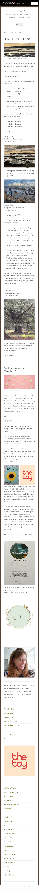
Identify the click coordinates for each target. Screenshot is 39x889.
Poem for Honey (9, 709)
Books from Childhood (11, 805)
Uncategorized (9, 871)
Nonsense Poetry (10, 829)
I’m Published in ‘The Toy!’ (14, 370)
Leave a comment (20, 58)
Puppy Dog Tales (9, 858)
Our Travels (8, 838)
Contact (6, 739)
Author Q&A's (8, 796)
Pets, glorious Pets (10, 842)
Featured (7, 58)
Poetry (6, 850)
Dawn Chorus (8, 717)
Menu (20, 25)
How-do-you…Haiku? (17, 39)
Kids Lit (6, 817)
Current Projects (9, 735)
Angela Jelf (19, 11)
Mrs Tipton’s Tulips (10, 721)
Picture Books (8, 846)
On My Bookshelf (10, 834)
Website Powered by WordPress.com (19, 884)
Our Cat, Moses (9, 713)
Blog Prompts (8, 800)
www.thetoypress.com (15, 459)
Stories (6, 867)
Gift (34, 3)
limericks (7, 825)
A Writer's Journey (10, 788)
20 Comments (18, 391)
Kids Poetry (8, 821)
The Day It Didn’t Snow (12, 725)
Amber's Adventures (11, 792)
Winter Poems (9, 875)
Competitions (8, 809)
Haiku (6, 813)
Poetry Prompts (9, 854)
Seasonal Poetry (9, 862)
